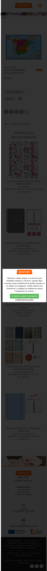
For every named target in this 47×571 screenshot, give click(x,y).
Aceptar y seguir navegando (24, 296)
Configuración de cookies (24, 300)
